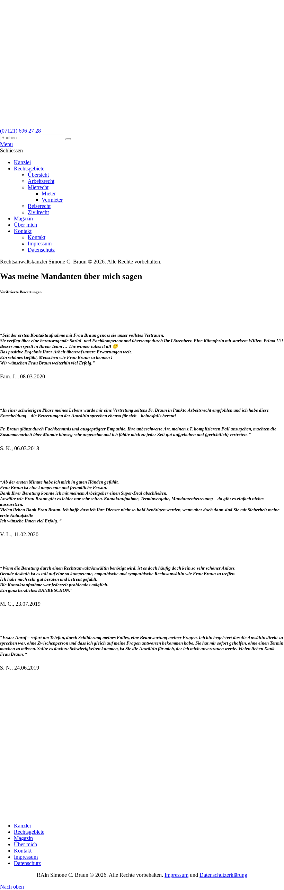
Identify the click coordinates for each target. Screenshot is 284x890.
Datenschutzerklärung (223, 875)
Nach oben (12, 887)
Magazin (23, 838)
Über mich (25, 844)
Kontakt (23, 851)
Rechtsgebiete (29, 832)
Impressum (26, 857)
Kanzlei (22, 826)
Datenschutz (27, 863)
